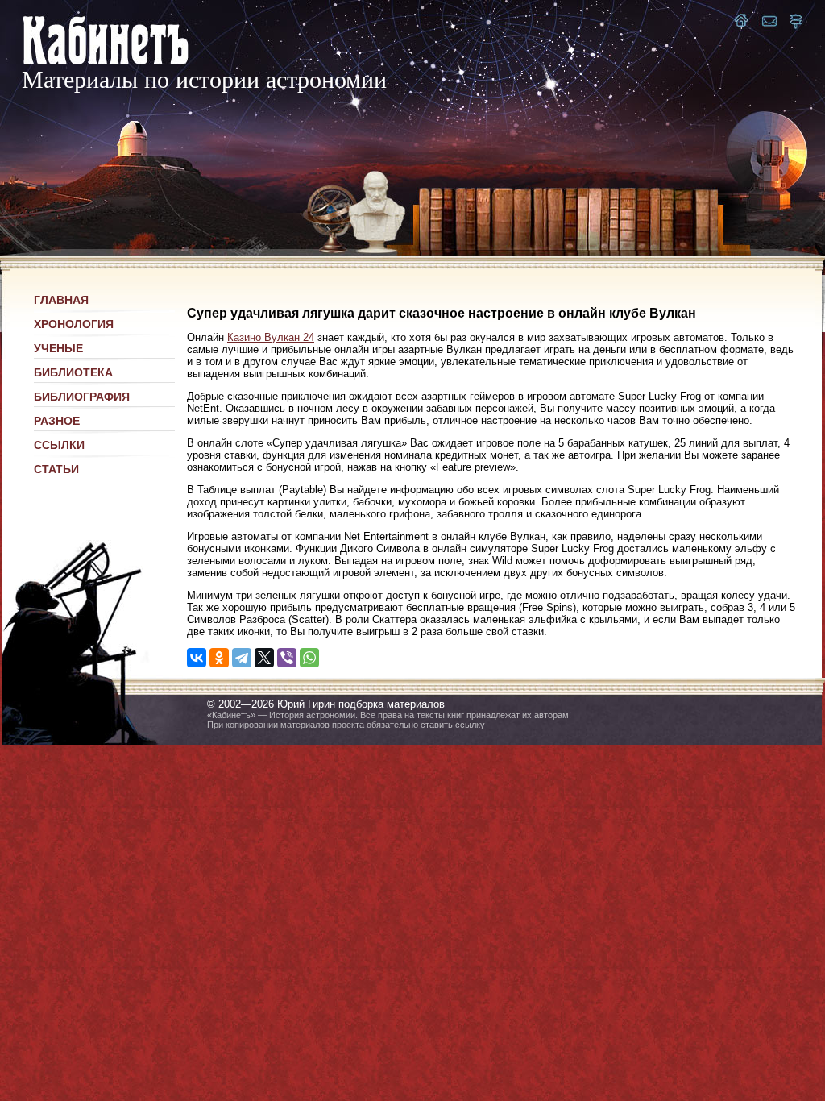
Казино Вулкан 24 (270, 337)
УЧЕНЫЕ (58, 348)
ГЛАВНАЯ (61, 299)
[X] (264, 657)
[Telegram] (241, 657)
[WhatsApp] (309, 657)
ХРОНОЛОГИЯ (74, 324)
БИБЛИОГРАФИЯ (82, 396)
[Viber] (286, 657)
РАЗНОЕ (57, 420)
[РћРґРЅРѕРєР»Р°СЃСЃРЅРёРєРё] (219, 657)
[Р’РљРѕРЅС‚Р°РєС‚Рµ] (196, 657)
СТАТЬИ (56, 469)
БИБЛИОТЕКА (73, 372)
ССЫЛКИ (59, 444)
